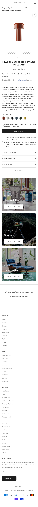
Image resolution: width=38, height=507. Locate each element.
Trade (3, 339)
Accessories (6, 381)
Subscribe (9, 478)
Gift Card (5, 358)
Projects (4, 329)
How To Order (6, 397)
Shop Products (13, 206)
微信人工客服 (6, 446)
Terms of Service (7, 417)
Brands (4, 323)
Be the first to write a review (19, 296)
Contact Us (5, 407)
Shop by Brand (6, 355)
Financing (5, 410)
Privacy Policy (6, 414)
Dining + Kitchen (7, 368)
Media (4, 342)
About (4, 319)
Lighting (10, 8)
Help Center (5, 391)
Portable (19, 8)
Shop (3, 8)
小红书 (4, 453)
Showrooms (5, 332)
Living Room (5, 365)
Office (4, 371)
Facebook (5, 433)
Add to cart (19, 131)
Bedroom (5, 375)
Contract (4, 336)
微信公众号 (5, 449)
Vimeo (4, 443)
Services (4, 326)
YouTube (4, 440)
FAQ (3, 394)
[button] (19, 296)
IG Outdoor (5, 430)
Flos (19, 58)
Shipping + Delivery (8, 401)
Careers (4, 345)
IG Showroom (6, 427)
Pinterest (5, 436)
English (18, 486)
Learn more (29, 80)
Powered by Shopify (26, 490)
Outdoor (4, 362)
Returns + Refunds (7, 404)
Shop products (13, 276)
